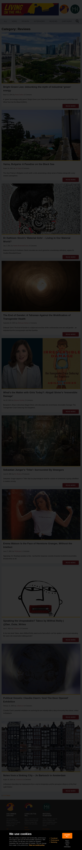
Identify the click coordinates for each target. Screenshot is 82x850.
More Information (67, 846)
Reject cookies (67, 842)
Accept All (67, 835)
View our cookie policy (36, 845)
